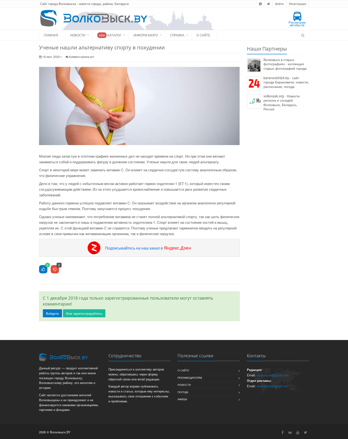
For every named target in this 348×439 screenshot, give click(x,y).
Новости (77, 35)
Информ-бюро (146, 35)
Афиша (182, 399)
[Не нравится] (55, 269)
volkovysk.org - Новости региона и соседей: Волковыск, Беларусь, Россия (281, 103)
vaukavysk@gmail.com (273, 375)
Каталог (110, 35)
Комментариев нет (81, 57)
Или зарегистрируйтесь (84, 313)
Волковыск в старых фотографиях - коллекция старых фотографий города (285, 64)
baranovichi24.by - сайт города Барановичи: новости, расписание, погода (286, 82)
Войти (279, 4)
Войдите (52, 313)
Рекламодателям (190, 377)
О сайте (203, 35)
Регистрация (297, 4)
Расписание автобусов (297, 23)
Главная (51, 35)
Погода (183, 392)
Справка (177, 35)
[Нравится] (43, 269)
